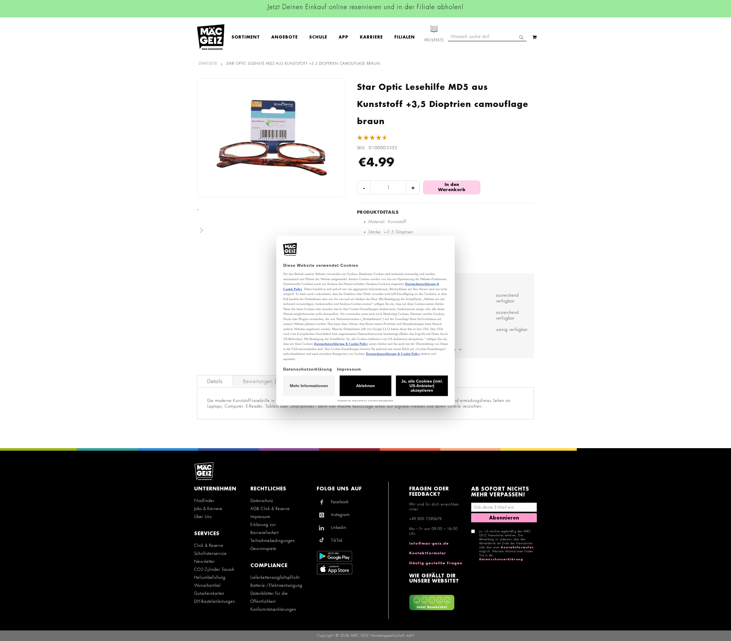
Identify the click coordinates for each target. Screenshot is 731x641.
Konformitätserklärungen (273, 609)
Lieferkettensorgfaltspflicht (275, 577)
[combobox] (487, 37)
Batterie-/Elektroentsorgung (276, 585)
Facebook (340, 502)
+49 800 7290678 (425, 519)
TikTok (337, 540)
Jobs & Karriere (208, 509)
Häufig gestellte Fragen (435, 563)
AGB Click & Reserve (270, 509)
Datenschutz (261, 501)
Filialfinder (204, 501)
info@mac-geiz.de (429, 543)
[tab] (215, 381)
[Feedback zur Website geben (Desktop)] (437, 600)
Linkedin (338, 527)
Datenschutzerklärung (501, 559)
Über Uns (203, 517)
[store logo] (210, 37)
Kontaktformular (427, 553)
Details (215, 381)
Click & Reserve (208, 545)
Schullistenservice (210, 553)
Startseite (207, 63)
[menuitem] (249, 37)
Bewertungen (263, 381)
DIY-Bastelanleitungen (214, 601)
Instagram (340, 515)
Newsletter (204, 561)
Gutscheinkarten (209, 593)
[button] (271, 231)
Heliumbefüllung (210, 577)
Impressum (260, 517)
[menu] (326, 37)
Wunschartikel (207, 585)
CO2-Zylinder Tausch (214, 569)
